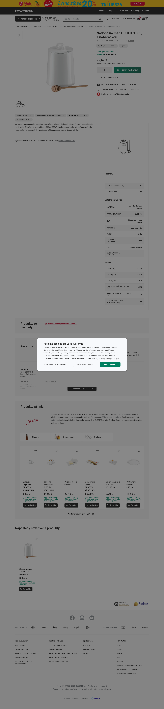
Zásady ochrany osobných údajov (106, 358)
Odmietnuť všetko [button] (85, 364)
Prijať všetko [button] (110, 364)
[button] (55, 364)
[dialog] (82, 354)
